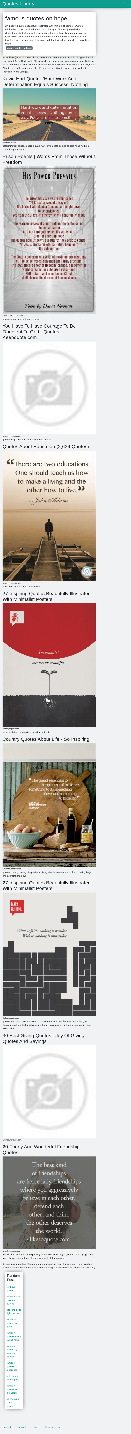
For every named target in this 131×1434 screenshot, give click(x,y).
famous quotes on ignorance (12, 1366)
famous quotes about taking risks (14, 1336)
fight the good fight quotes (14, 1311)
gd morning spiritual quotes (13, 1402)
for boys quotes (11, 1288)
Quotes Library (18, 4)
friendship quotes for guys (12, 1323)
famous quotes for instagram (12, 1389)
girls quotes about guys (13, 1378)
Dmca (36, 1427)
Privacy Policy (52, 1427)
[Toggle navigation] (124, 4)
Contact (7, 1427)
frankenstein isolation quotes (13, 1300)
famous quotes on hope (19, 48)
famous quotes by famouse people (12, 1351)
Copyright (22, 1427)
